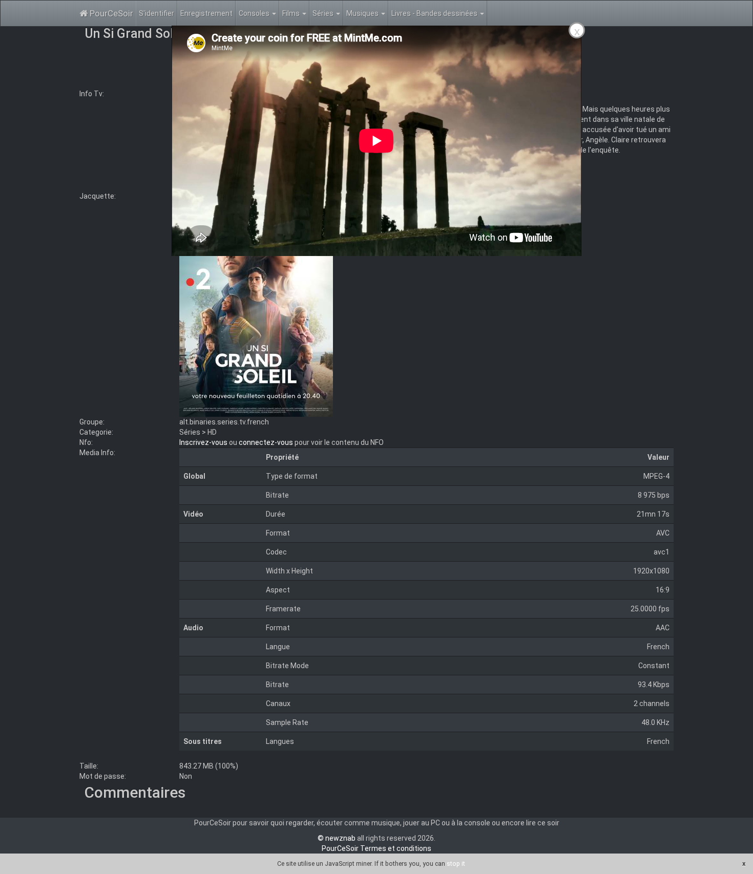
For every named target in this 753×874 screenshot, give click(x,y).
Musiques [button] (363, 13)
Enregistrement (206, 13)
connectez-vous (266, 442)
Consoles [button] (255, 13)
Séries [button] (323, 13)
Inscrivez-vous (203, 442)
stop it (456, 863)
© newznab (336, 838)
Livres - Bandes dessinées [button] (435, 13)
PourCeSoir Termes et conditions (376, 848)
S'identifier (156, 13)
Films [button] (291, 13)
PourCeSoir (110, 13)
